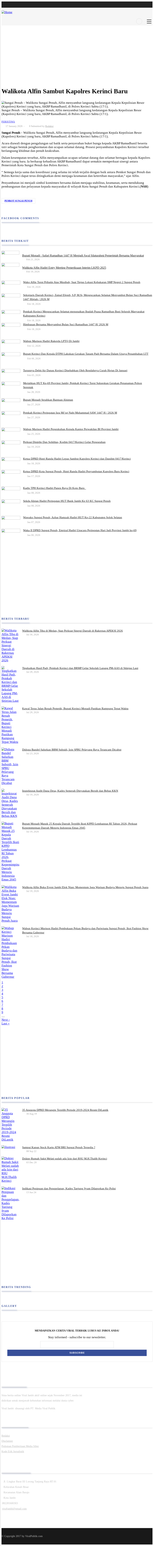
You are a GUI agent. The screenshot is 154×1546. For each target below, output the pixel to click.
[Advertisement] (77, 51)
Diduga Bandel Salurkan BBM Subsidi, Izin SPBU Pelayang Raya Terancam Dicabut (71, 749)
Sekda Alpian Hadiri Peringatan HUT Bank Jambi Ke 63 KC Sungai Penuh (67, 500)
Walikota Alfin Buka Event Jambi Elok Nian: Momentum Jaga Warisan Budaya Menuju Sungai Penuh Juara (85, 887)
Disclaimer (7, 1441)
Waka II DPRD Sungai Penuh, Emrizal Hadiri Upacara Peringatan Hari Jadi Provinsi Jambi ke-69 (80, 530)
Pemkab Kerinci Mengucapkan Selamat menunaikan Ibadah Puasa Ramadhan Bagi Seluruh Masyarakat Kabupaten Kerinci (83, 313)
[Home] (7, 10)
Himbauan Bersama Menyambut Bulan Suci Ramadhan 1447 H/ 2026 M (65, 324)
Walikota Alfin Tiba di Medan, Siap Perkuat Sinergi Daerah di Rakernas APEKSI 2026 (72, 630)
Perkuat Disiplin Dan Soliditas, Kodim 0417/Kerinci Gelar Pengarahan (64, 442)
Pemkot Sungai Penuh (18, 201)
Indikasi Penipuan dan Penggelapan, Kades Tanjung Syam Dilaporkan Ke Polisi (69, 1188)
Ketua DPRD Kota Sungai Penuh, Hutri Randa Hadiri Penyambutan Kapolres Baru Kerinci (76, 471)
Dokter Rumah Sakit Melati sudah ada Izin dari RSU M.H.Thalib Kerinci (64, 1158)
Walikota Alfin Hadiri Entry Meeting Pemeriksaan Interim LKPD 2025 (64, 267)
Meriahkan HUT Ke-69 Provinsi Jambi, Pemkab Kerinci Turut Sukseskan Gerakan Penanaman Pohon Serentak (82, 385)
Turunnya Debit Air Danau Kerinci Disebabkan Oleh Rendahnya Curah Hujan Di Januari (75, 370)
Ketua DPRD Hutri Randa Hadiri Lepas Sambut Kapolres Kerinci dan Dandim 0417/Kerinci (77, 458)
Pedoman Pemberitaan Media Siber (20, 1446)
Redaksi (49, 126)
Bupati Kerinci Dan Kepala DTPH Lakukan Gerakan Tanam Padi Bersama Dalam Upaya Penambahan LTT (85, 353)
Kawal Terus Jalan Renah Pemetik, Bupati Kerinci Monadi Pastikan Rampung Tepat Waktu (75, 708)
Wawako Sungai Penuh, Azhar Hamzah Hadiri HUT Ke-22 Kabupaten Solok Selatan (72, 517)
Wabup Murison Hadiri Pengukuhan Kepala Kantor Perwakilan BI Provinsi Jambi (71, 429)
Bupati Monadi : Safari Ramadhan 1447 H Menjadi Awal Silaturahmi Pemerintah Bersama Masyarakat (83, 255)
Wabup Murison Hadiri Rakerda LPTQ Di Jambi (51, 341)
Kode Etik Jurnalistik (13, 1451)
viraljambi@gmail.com (14, 1508)
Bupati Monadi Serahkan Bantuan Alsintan (48, 399)
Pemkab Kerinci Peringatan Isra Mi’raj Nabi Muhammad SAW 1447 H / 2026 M (70, 412)
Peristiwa (8, 121)
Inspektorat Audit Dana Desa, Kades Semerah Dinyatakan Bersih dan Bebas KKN (70, 790)
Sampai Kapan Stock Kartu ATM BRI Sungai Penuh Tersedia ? (58, 1147)
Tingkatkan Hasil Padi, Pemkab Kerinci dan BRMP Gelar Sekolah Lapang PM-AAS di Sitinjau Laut (80, 668)
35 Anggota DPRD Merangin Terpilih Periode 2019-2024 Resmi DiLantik (65, 1109)
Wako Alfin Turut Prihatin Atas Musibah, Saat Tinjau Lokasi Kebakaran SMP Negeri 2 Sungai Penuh (81, 282)
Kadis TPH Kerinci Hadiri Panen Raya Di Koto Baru (54, 488)
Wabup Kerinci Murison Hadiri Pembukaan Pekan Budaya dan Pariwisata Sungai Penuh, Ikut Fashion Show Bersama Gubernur (85, 930)
